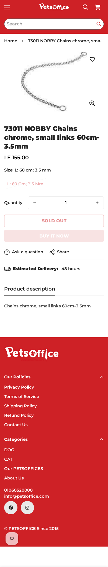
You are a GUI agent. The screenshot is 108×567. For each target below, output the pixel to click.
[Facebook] (10, 507)
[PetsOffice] (54, 7)
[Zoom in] (92, 103)
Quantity (13, 202)
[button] (97, 7)
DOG (9, 449)
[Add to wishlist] (92, 59)
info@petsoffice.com (26, 496)
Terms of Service (21, 396)
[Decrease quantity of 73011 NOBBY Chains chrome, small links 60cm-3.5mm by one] (34, 203)
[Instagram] (27, 507)
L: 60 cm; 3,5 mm (25, 183)
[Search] (99, 24)
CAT (8, 459)
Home (10, 40)
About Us (14, 478)
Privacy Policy (19, 387)
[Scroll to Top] (98, 537)
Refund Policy (19, 415)
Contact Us (16, 424)
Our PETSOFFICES (23, 468)
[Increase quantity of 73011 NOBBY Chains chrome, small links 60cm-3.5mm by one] (97, 203)
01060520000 (18, 490)
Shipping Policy (20, 405)
